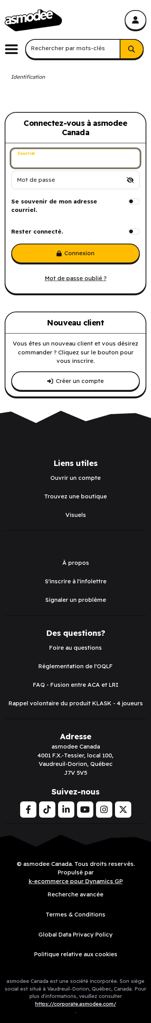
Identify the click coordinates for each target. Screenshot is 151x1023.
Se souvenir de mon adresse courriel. (54, 206)
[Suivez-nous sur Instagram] (104, 809)
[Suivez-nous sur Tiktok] (47, 809)
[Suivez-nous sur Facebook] (28, 809)
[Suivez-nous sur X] (123, 809)
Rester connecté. (37, 231)
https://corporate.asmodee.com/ (75, 1004)
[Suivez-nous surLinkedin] (66, 809)
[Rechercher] (132, 49)
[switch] (130, 180)
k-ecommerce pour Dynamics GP (76, 881)
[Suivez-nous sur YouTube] (85, 809)
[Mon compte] (135, 20)
